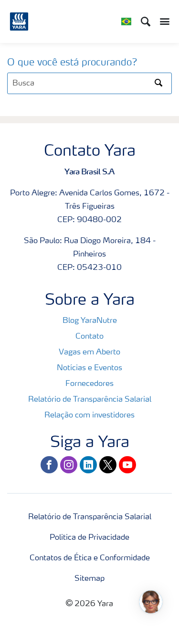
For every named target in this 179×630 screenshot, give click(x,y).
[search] (89, 83)
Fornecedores (89, 384)
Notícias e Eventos (89, 368)
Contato (89, 337)
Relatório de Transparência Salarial (89, 400)
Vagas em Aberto (89, 352)
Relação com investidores (89, 415)
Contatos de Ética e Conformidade (90, 558)
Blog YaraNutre (90, 321)
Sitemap (89, 579)
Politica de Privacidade (89, 538)
